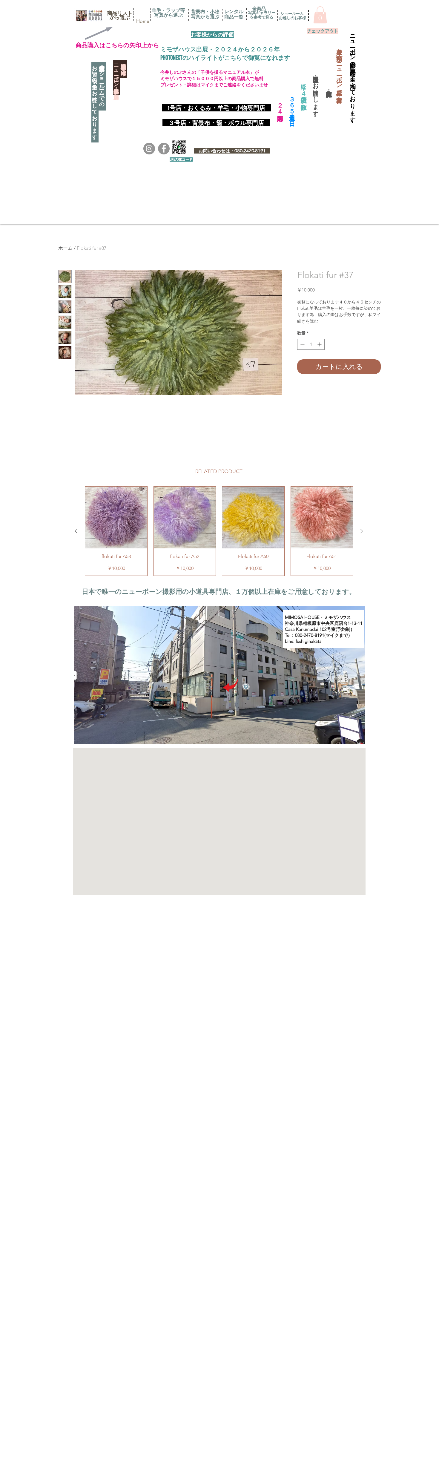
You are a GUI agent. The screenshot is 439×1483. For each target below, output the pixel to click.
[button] (120, 13)
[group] (219, 531)
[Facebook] (164, 148)
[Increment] (320, 344)
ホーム (65, 248)
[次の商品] (361, 531)
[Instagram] (149, 148)
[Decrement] (302, 344)
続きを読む (307, 321)
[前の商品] (76, 531)
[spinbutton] (311, 344)
